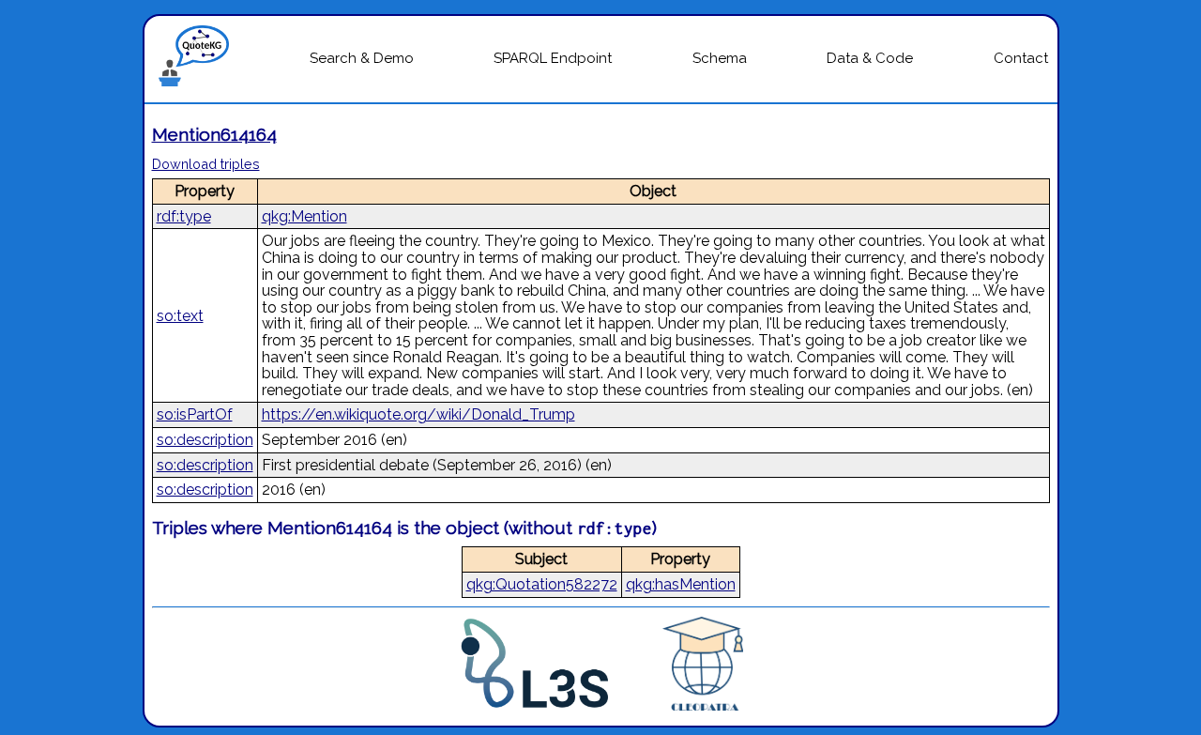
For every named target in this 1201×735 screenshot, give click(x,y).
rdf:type (184, 216)
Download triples (206, 164)
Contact (1021, 58)
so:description (205, 440)
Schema (719, 58)
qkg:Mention (304, 216)
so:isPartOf (195, 414)
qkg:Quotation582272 (541, 584)
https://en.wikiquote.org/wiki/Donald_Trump (418, 414)
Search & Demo (362, 58)
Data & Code (870, 58)
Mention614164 (214, 134)
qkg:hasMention (681, 584)
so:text (180, 316)
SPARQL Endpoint (553, 58)
